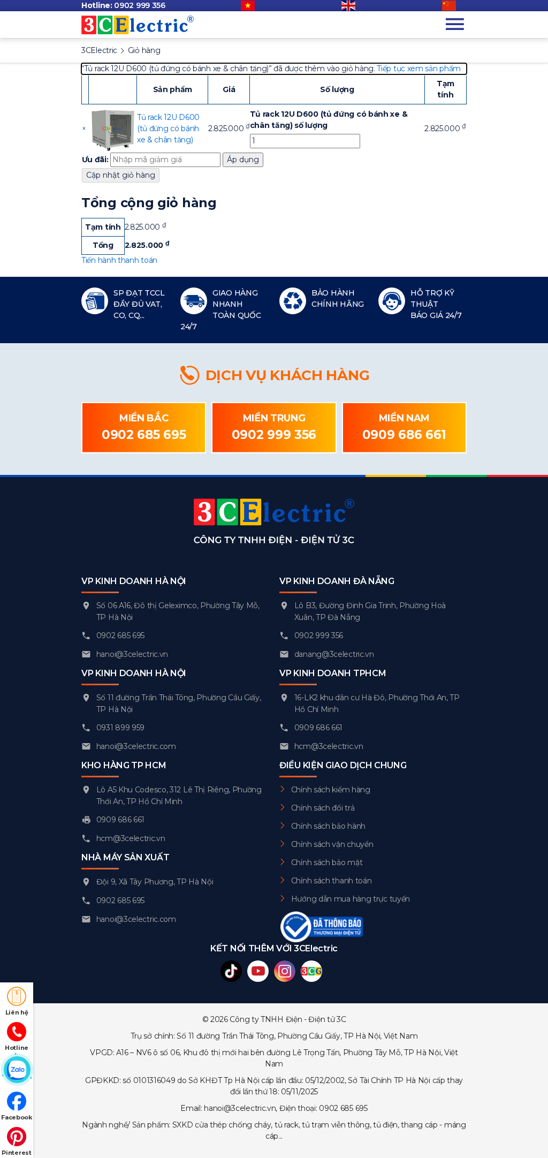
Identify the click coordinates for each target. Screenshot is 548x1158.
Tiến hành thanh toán (119, 260)
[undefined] (454, 6)
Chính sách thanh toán (331, 880)
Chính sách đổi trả (323, 808)
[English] (353, 6)
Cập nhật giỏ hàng (120, 175)
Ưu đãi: (95, 159)
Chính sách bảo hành (328, 826)
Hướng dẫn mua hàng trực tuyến (350, 899)
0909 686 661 (404, 434)
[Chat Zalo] (16, 1070)
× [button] (84, 128)
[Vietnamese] (253, 6)
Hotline (16, 1047)
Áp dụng (243, 159)
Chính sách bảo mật (327, 862)
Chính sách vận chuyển (332, 844)
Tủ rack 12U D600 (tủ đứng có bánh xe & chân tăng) (168, 128)
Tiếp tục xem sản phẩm (419, 68)
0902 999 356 (139, 5)
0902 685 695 (144, 434)
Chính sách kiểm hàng (330, 789)
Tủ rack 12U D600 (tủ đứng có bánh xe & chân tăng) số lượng (329, 119)
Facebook (16, 1117)
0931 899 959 (120, 727)
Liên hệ (16, 1012)
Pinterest (16, 1152)
